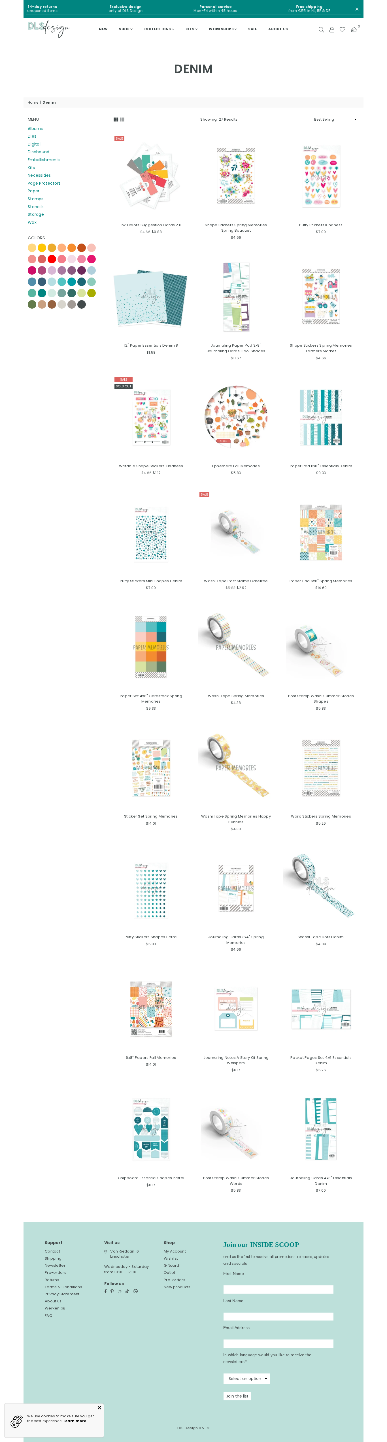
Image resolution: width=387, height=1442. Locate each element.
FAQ (48, 1315)
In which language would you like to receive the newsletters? (267, 1358)
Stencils (36, 207)
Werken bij (55, 1308)
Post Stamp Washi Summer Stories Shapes (321, 698)
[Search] (321, 29)
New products (177, 1287)
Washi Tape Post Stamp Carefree (236, 581)
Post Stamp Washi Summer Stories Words (236, 1180)
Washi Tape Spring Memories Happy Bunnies (236, 819)
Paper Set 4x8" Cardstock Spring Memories (151, 698)
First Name (233, 1273)
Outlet (169, 1272)
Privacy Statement (62, 1294)
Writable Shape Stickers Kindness (151, 466)
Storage (36, 214)
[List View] (122, 118)
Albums (35, 128)
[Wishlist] (342, 29)
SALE (252, 29)
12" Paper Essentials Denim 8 (151, 345)
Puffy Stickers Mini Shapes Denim (151, 581)
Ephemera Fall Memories (236, 466)
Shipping (53, 1258)
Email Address (236, 1327)
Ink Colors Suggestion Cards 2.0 (151, 225)
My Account (175, 1251)
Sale (119, 138)
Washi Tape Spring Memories (236, 696)
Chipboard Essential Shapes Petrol (151, 1178)
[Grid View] (116, 118)
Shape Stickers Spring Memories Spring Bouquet (236, 227)
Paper (33, 191)
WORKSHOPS (221, 29)
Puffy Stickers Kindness (321, 225)
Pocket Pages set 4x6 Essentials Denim (321, 1060)
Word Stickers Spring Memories (321, 816)
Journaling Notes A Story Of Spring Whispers (236, 1060)
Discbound (39, 152)
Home (33, 102)
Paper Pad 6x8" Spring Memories (321, 581)
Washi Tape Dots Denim (321, 937)
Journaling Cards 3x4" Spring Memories (236, 939)
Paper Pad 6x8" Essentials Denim (321, 466)
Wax (32, 222)
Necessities (39, 175)
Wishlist (171, 1258)
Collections (157, 29)
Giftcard (171, 1265)
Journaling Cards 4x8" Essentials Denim (321, 1180)
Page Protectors (44, 183)
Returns (52, 1280)
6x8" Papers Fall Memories (151, 1057)
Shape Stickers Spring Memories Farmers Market (321, 348)
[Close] (99, 1408)
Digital (34, 144)
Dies (32, 136)
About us (278, 29)
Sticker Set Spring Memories (151, 816)
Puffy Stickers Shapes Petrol (151, 937)
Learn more (74, 1420)
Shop (124, 29)
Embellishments (44, 160)
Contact (52, 1251)
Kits (190, 29)
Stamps (36, 199)
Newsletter (55, 1265)
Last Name (233, 1300)
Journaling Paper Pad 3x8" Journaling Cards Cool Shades (236, 348)
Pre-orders (55, 1272)
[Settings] (332, 29)
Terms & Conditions (63, 1287)
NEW (103, 29)
